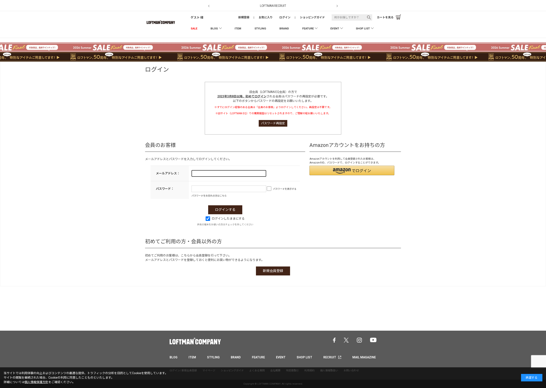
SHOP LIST (363, 28)
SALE (194, 28)
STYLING (260, 28)
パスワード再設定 (273, 123)
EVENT (334, 28)
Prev (209, 6)
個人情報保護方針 (36, 382)
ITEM (238, 28)
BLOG (214, 28)
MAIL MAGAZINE (364, 357)
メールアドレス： (168, 173)
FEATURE (308, 28)
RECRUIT (329, 357)
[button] (351, 170)
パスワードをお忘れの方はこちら (209, 195)
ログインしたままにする (228, 218)
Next (337, 6)
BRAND (284, 28)
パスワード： (165, 188)
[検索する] (369, 17)
